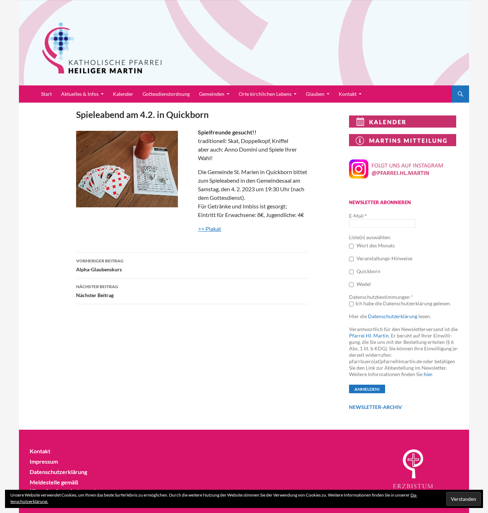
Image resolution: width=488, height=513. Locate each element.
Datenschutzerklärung (392, 316)
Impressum (44, 461)
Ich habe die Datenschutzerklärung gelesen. (403, 303)
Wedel (363, 284)
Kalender (123, 94)
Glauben (315, 94)
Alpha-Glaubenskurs (100, 265)
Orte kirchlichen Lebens (265, 94)
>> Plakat (209, 228)
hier (428, 374)
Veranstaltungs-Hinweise (383, 258)
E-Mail (358, 216)
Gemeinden (211, 94)
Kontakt (348, 94)
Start (46, 94)
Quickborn (367, 271)
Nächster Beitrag (97, 291)
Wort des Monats (375, 245)
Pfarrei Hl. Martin (369, 335)
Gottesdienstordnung (166, 94)
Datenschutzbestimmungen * (381, 297)
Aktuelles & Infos (80, 94)
